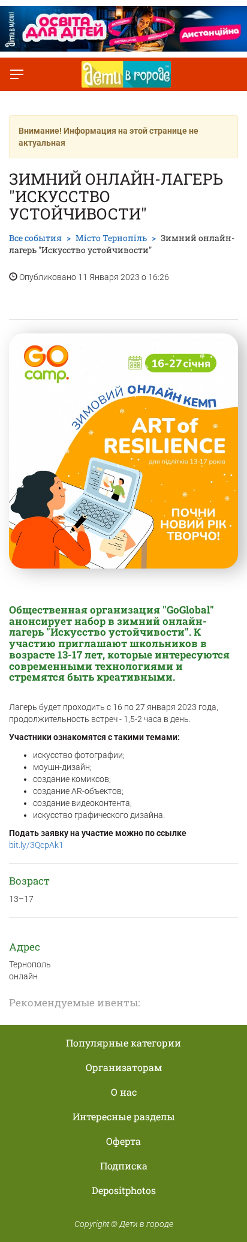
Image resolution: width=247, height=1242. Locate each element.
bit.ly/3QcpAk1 (36, 845)
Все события (35, 237)
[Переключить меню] (17, 74)
